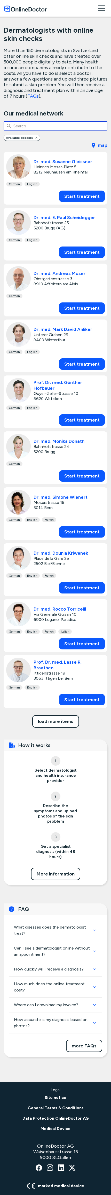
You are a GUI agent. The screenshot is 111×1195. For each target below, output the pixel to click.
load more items (55, 721)
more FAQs (84, 1046)
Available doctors (19, 138)
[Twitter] (72, 1168)
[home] (25, 8)
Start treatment (82, 196)
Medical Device (55, 1128)
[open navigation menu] (102, 8)
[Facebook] (39, 1168)
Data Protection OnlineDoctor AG (55, 1118)
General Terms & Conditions (56, 1107)
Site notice (55, 1097)
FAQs (33, 96)
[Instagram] (50, 1168)
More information (56, 874)
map (102, 145)
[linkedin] (61, 1168)
